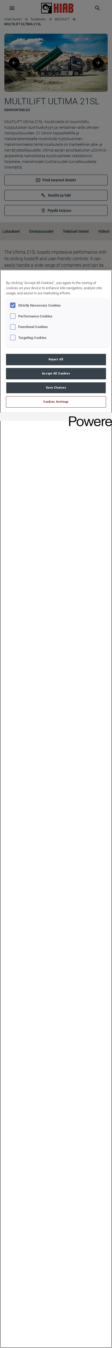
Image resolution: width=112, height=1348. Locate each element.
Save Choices (56, 387)
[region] (56, 809)
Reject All (56, 359)
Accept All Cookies (56, 373)
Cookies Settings (56, 402)
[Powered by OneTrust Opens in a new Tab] (88, 417)
